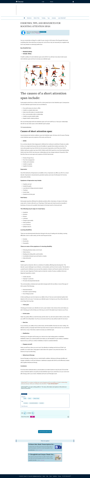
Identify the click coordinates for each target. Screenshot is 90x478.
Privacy (59, 476)
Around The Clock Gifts (32, 460)
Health (25, 398)
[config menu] (73, 1)
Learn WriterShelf (62, 18)
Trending (43, 18)
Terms (50, 476)
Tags (48, 18)
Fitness (29, 398)
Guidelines (55, 476)
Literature (54, 18)
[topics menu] (16, 1)
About (44, 476)
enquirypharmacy (27, 127)
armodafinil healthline (33, 403)
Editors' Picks (36, 18)
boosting (25, 403)
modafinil (41, 403)
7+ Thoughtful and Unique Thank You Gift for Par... (45, 454)
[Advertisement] (45, 424)
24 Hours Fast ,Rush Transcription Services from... (45, 444)
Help (47, 476)
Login (43, 1)
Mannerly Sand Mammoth (33, 32)
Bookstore (29, 18)
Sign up (51, 1)
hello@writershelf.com (37, 476)
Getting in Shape (36, 398)
